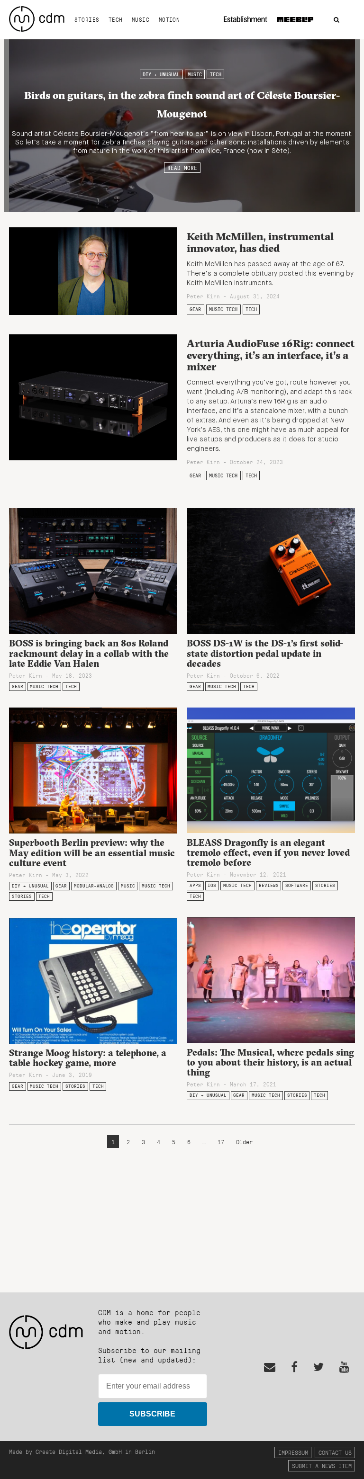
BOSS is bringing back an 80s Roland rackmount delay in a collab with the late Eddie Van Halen (89, 653)
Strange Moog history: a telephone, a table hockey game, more (87, 1057)
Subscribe (152, 1414)
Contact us (335, 1452)
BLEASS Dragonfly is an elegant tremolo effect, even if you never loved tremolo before (268, 852)
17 (221, 1142)
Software (296, 885)
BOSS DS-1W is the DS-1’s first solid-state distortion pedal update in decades (265, 653)
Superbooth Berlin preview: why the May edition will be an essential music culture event (92, 852)
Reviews (269, 885)
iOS (212, 885)
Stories (86, 19)
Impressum (293, 1452)
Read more (182, 167)
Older (244, 1142)
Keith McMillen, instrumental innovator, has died (260, 242)
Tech (116, 19)
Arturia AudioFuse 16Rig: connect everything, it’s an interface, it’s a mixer (271, 355)
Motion (169, 19)
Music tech (223, 309)
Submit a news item (322, 1465)
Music (140, 19)
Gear (195, 309)
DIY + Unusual (161, 74)
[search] (336, 20)
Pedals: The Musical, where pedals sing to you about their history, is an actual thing (270, 1062)
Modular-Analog (94, 886)
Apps (195, 885)
